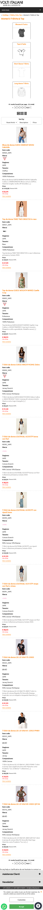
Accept (21, 907)
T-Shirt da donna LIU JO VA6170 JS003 (18, 657)
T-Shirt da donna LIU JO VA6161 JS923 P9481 (21, 730)
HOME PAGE (5, 10)
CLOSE (41, 891)
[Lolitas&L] (4, 453)
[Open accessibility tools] (38, 905)
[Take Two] (4, 233)
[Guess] (4, 160)
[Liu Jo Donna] (4, 671)
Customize (21, 900)
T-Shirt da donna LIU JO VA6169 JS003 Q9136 (21, 804)
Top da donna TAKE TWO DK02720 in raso (19, 219)
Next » (28, 107)
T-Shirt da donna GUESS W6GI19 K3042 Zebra (21, 364)
